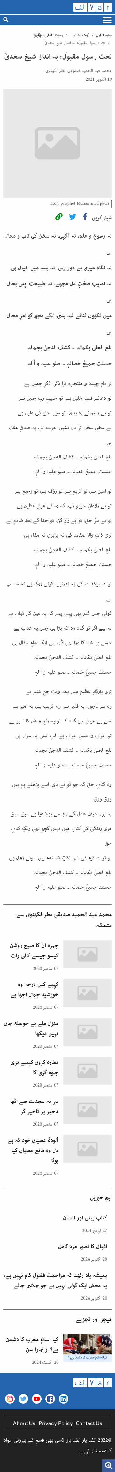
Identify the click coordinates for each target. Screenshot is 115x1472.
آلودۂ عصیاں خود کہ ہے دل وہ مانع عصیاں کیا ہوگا (33, 1150)
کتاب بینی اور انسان (85, 1217)
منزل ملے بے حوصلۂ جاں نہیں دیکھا (31, 1028)
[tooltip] (59, 218)
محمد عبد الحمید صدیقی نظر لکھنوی (78, 70)
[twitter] (72, 218)
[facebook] (85, 218)
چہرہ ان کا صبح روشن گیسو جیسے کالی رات (34, 950)
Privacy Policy (56, 1423)
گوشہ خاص (80, 35)
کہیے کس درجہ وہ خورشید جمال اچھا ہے (34, 989)
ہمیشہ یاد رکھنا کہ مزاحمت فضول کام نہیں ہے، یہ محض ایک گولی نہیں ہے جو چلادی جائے (55, 1280)
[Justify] (107, 20)
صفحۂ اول (104, 35)
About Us (24, 1423)
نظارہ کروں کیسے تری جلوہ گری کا (34, 1067)
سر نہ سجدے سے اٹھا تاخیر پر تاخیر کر (34, 1106)
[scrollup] (8, 1464)
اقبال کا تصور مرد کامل (82, 1246)
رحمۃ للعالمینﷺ (48, 35)
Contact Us (89, 1423)
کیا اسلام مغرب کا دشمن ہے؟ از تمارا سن (32, 1344)
